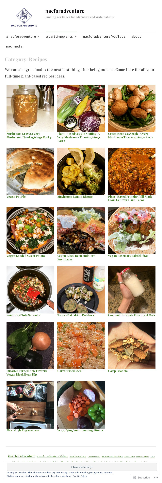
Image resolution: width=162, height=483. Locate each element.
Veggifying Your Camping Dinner (80, 430)
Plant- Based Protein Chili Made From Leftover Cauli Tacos (130, 198)
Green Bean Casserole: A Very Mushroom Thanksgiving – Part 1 (130, 135)
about (136, 36)
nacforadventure (64, 10)
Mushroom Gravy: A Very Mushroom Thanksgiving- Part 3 (29, 135)
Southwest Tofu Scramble (24, 315)
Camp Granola (118, 371)
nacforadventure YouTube (104, 36)
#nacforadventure (21, 36)
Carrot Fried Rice (69, 371)
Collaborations (94, 456)
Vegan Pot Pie (16, 197)
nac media (14, 46)
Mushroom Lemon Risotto (75, 197)
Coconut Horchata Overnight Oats (131, 315)
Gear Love (129, 456)
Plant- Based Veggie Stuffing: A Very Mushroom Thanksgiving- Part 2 (78, 137)
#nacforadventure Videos (52, 456)
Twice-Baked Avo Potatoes (75, 315)
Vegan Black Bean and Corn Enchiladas (76, 257)
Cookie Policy (80, 476)
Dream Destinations (112, 456)
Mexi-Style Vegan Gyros (23, 430)
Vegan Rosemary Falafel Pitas (128, 256)
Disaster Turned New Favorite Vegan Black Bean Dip (27, 372)
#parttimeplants (59, 36)
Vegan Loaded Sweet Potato (26, 256)
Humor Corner (142, 456)
